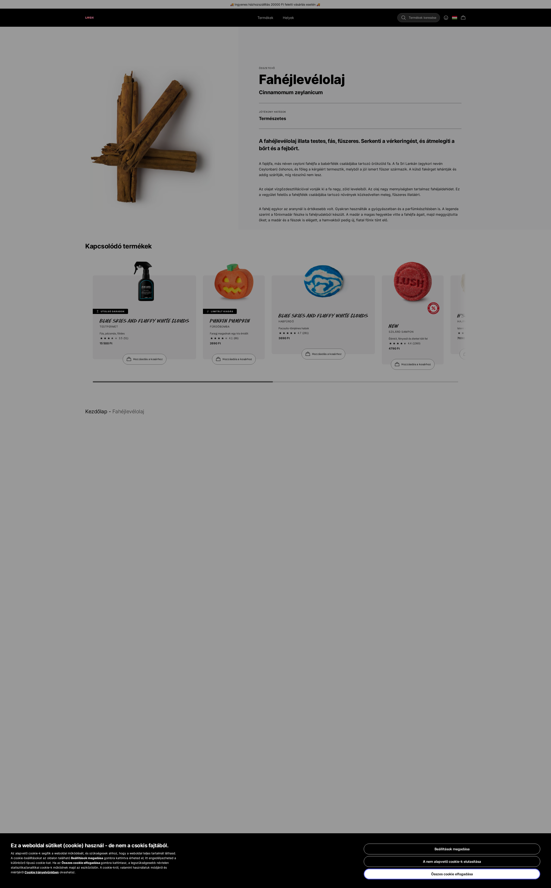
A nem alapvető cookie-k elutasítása (452, 861)
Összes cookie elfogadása (452, 874)
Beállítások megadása (452, 849)
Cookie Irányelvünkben (42, 872)
